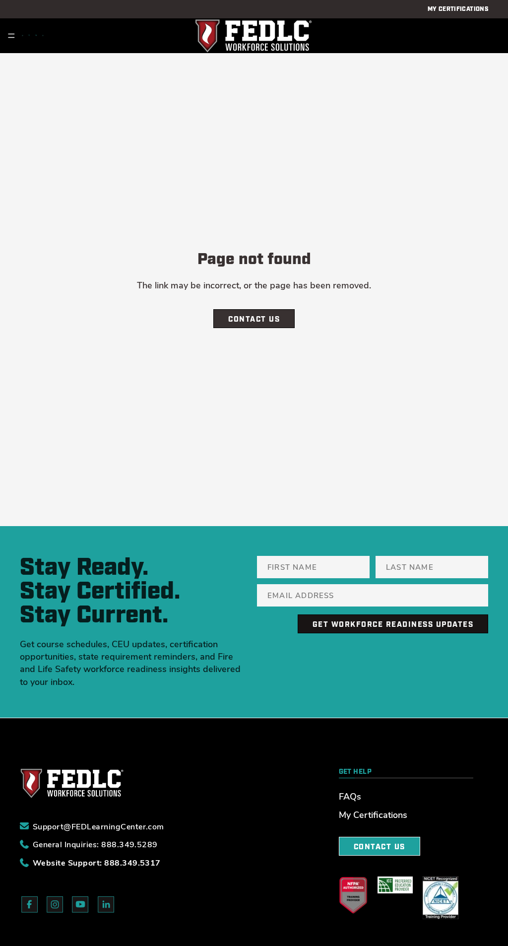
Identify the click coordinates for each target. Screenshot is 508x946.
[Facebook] (22, 36)
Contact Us (254, 319)
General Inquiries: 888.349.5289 (95, 844)
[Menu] (11, 35)
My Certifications (373, 814)
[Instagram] (29, 36)
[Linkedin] (43, 36)
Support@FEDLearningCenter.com (98, 826)
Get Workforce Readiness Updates (393, 624)
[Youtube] (36, 36)
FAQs (350, 796)
